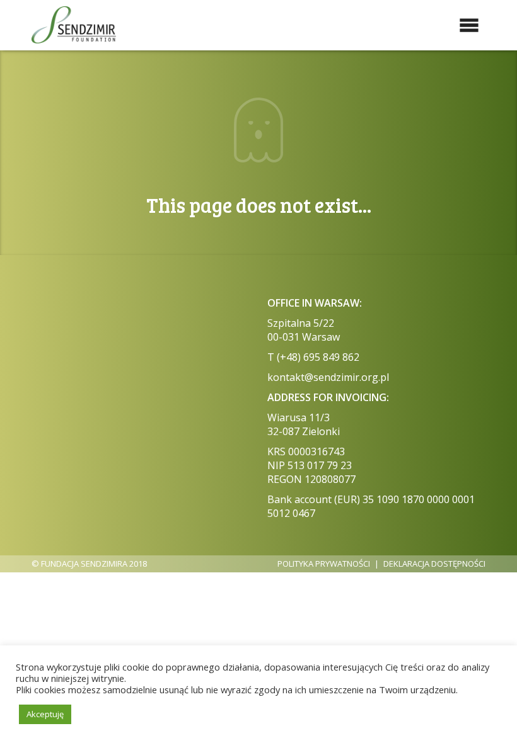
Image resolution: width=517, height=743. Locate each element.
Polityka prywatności (323, 563)
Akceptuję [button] (45, 714)
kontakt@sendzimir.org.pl (328, 377)
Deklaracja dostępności (434, 563)
